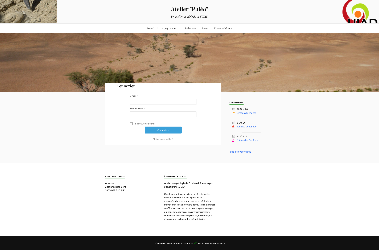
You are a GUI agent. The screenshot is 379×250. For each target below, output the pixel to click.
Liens (205, 28)
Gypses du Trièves (246, 113)
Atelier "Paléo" (189, 9)
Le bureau (190, 28)
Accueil (150, 28)
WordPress (187, 243)
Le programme (168, 28)
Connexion (126, 85)
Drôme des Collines (247, 140)
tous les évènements (240, 151)
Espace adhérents (223, 28)
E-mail (134, 95)
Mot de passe (137, 108)
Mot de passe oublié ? (163, 138)
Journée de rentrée (247, 126)
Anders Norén (217, 243)
